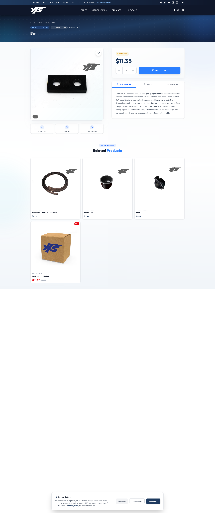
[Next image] (99, 84)
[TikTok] (165, 2)
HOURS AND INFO (62, 2)
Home (32, 22)
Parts (84, 10)
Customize (122, 501)
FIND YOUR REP (88, 2)
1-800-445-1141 (106, 2)
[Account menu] (183, 10)
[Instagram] (173, 2)
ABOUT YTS (34, 2)
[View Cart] (178, 10)
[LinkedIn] (177, 2)
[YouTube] (169, 2)
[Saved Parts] (173, 10)
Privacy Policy (73, 506)
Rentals (132, 10)
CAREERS (76, 2)
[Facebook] (161, 2)
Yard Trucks (98, 10)
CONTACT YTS (47, 2)
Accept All (153, 501)
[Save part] (98, 53)
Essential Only (137, 501)
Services (116, 10)
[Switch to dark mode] (183, 2)
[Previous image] (34, 84)
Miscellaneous (50, 22)
